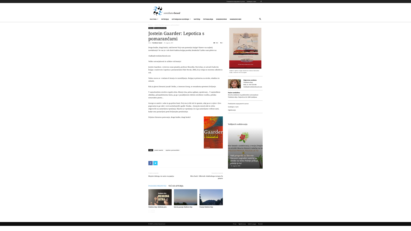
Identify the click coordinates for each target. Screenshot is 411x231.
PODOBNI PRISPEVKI (157, 186)
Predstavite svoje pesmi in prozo (236, 1)
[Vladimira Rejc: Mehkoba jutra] (160, 197)
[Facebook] (261, 1)
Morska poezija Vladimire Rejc (183, 207)
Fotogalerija (208, 19)
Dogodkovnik (221, 19)
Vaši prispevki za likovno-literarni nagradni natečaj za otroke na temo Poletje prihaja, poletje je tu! (244, 159)
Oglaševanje (232, 110)
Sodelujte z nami (251, 1)
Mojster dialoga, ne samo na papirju (161, 176)
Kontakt (260, 224)
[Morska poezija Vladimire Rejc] (185, 197)
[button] (260, 19)
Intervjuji (165, 19)
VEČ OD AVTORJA (175, 186)
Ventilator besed (157, 43)
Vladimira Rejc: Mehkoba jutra (157, 207)
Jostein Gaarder (159, 150)
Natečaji (197, 19)
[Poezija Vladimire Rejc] (211, 197)
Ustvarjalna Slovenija (180, 19)
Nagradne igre (235, 19)
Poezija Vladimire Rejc (206, 207)
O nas (234, 224)
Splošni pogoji (252, 224)
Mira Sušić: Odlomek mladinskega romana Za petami (206, 177)
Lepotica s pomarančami (172, 150)
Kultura (153, 19)
